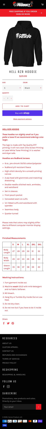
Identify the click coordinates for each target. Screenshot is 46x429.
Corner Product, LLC (15, 417)
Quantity (5, 93)
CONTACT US (8, 351)
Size (4, 82)
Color (25, 82)
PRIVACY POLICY (9, 363)
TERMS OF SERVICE (11, 359)
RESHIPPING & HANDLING (13, 374)
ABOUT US (6, 343)
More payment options (22, 119)
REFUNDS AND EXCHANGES (14, 355)
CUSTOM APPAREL (10, 347)
